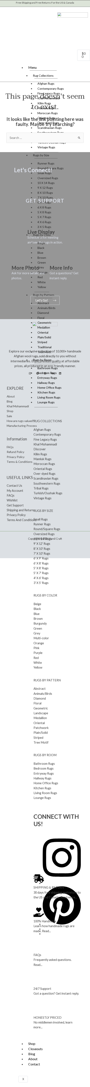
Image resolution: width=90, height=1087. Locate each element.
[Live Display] (32, 222)
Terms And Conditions (22, 520)
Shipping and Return (20, 510)
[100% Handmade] (38, 912)
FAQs (37, 955)
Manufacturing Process (22, 425)
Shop (31, 1044)
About (32, 1059)
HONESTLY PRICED (47, 1017)
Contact (34, 1064)
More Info (61, 268)
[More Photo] (17, 258)
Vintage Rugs (46, 147)
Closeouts (35, 1049)
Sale (9, 416)
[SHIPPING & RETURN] (38, 878)
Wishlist (12, 500)
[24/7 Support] (38, 979)
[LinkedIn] (60, 373)
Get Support (15, 505)
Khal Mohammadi (18, 406)
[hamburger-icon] (84, 66)
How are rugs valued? (20, 421)
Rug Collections (43, 75)
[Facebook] (45, 373)
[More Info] (55, 258)
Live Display (41, 232)
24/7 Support (42, 988)
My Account (15, 490)
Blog (31, 1054)
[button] (5, 9)
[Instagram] (30, 373)
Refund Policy (15, 452)
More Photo (25, 268)
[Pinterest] (37, 373)
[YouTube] (52, 373)
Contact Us (14, 485)
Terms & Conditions (19, 461)
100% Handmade (44, 921)
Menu (32, 67)
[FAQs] (38, 946)
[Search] (43, 25)
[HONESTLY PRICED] (38, 1008)
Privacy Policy (15, 457)
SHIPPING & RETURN (48, 887)
